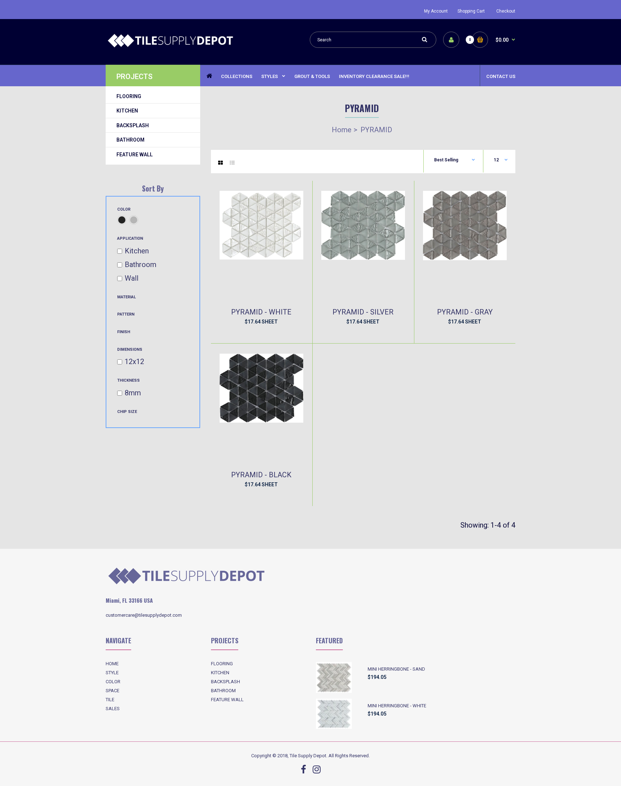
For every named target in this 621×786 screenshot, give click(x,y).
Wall (131, 278)
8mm (133, 393)
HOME (112, 663)
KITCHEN (220, 672)
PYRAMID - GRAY (465, 312)
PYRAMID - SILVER (363, 312)
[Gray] (133, 220)
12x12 (134, 361)
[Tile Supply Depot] (170, 46)
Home (341, 129)
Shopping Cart (471, 11)
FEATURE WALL (227, 699)
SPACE (112, 690)
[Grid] (220, 163)
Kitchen (137, 251)
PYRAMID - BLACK (261, 474)
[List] (232, 163)
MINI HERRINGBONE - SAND (396, 669)
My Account (436, 11)
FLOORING (222, 663)
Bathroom (140, 264)
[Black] (121, 220)
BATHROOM (223, 690)
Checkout (505, 11)
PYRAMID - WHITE (261, 312)
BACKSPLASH (225, 681)
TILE (110, 699)
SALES (113, 708)
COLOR (113, 681)
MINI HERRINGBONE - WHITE (397, 705)
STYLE (112, 672)
